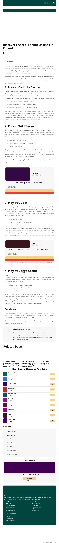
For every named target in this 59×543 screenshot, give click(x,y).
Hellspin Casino (12, 383)
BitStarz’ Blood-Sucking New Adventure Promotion (47, 363)
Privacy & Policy (9, 518)
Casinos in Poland (9, 61)
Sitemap (7, 522)
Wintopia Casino (12, 393)
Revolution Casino (13, 373)
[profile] (51, 3)
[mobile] (54, 3)
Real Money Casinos (10, 505)
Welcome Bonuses (36, 503)
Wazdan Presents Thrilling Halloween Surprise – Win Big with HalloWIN (28, 364)
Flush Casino (11, 419)
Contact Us (8, 516)
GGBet (33, 243)
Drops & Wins (8, 503)
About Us (7, 515)
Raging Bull (11, 388)
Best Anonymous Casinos (11, 509)
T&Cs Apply (29, 480)
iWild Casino (11, 409)
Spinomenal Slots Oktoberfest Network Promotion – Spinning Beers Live (11, 364)
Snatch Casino (11, 399)
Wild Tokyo (34, 173)
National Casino (12, 404)
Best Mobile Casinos (10, 510)
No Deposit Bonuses (36, 507)
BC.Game (10, 378)
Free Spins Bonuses (36, 505)
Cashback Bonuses (36, 509)
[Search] (45, 3)
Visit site (29, 191)
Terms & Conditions (10, 520)
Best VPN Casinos (9, 507)
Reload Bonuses (35, 510)
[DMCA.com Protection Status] (45, 541)
